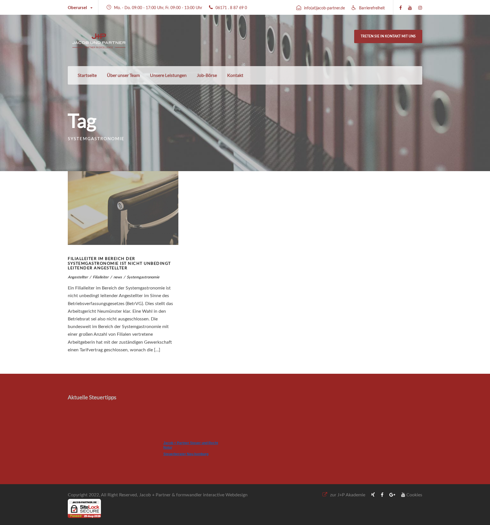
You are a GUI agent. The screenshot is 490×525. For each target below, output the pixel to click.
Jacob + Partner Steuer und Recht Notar (190, 445)
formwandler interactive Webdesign (212, 495)
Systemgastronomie (143, 277)
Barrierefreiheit (372, 8)
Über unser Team (123, 75)
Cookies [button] (414, 495)
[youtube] (410, 8)
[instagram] (420, 8)
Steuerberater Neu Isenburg (185, 454)
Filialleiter (101, 277)
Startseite (87, 75)
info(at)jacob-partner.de (324, 8)
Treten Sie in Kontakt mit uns (388, 36)
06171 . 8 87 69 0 (231, 8)
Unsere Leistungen (168, 75)
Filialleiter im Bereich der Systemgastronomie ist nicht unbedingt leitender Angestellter (119, 263)
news (117, 277)
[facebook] (400, 8)
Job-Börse (207, 75)
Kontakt (235, 75)
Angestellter (78, 277)
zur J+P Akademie (347, 495)
